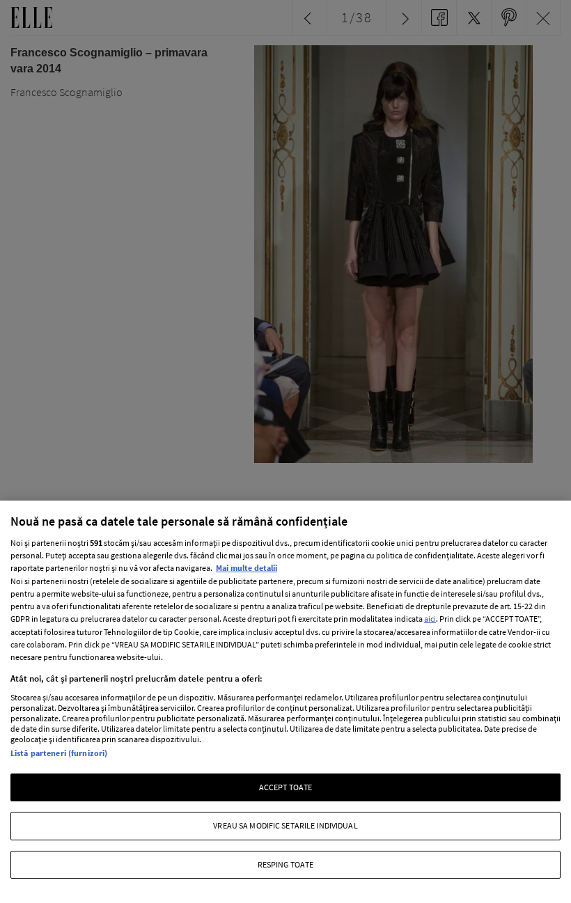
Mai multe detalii (246, 568)
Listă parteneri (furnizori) (58, 753)
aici (430, 618)
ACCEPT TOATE (285, 787)
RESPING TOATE (286, 864)
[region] (285, 702)
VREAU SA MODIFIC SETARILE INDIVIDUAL (285, 825)
